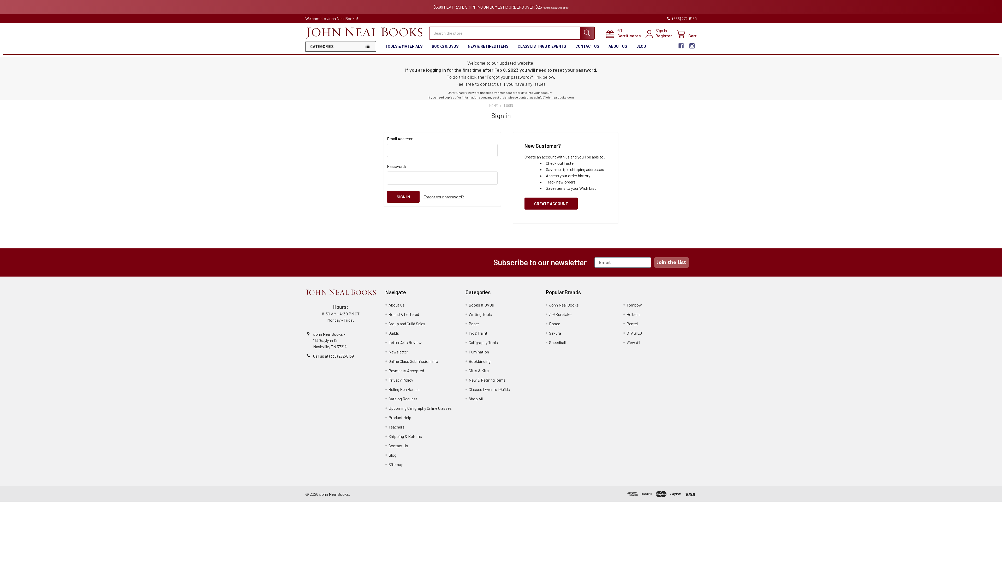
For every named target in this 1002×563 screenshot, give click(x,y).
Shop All (476, 398)
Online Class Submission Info (413, 361)
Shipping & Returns (405, 436)
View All (633, 342)
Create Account (551, 203)
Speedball (557, 342)
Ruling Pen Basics (404, 389)
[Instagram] (692, 46)
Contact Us (587, 46)
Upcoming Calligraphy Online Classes (420, 408)
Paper (474, 323)
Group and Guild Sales (407, 323)
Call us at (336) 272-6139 (333, 355)
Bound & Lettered (404, 314)
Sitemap (396, 464)
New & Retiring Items (487, 379)
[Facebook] (681, 46)
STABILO (634, 333)
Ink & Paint (478, 333)
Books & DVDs (445, 46)
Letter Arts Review (405, 342)
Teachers (396, 426)
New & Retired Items (488, 46)
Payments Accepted (406, 370)
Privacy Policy (401, 379)
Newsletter (398, 351)
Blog (641, 46)
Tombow (634, 304)
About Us (618, 46)
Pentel (632, 323)
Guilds (394, 333)
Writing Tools (480, 314)
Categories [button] (321, 46)
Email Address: (400, 138)
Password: (396, 166)
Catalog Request (403, 398)
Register (663, 35)
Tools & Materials (403, 46)
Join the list (671, 262)
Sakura (555, 333)
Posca (554, 323)
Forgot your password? (444, 196)
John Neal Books (564, 304)
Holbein (633, 314)
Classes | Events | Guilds (489, 389)
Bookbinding (480, 361)
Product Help (400, 417)
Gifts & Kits (479, 370)
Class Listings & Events (542, 46)
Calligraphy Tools (483, 342)
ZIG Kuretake (560, 314)
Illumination (479, 351)
